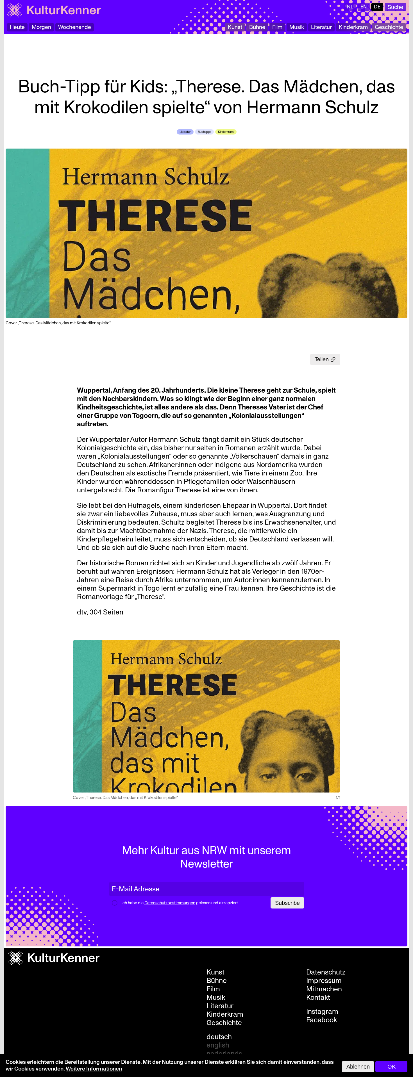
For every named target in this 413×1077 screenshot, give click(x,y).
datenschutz (326, 972)
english (217, 1045)
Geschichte (389, 27)
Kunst (235, 27)
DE (377, 6)
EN (363, 6)
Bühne (257, 27)
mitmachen (324, 989)
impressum (324, 980)
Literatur (321, 27)
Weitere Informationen (94, 1069)
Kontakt (318, 997)
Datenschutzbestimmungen (169, 903)
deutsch (219, 1037)
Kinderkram (353, 27)
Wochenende (74, 27)
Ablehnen (358, 1067)
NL (350, 6)
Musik (296, 27)
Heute (17, 27)
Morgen (41, 27)
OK (391, 1067)
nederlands (224, 1053)
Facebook (321, 1020)
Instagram (322, 1011)
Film (277, 27)
